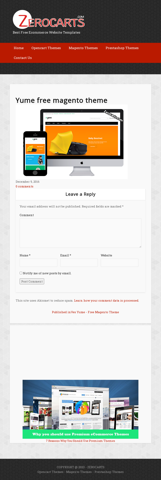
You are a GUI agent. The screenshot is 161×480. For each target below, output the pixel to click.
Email (65, 255)
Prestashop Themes (109, 472)
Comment (27, 215)
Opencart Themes (50, 472)
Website (106, 255)
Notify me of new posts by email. (47, 273)
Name (25, 255)
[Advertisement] (56, 65)
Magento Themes (79, 472)
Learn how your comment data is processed (106, 300)
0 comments (24, 186)
